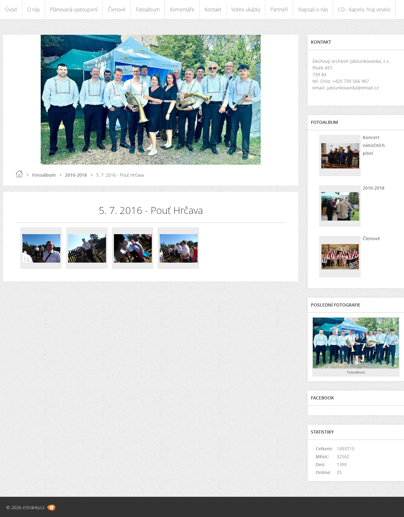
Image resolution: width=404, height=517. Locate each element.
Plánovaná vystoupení (74, 9)
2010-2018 (76, 175)
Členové (117, 9)
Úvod (11, 9)
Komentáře (182, 9)
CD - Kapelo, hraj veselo (364, 9)
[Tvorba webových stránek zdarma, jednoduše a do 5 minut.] (51, 508)
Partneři (279, 9)
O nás (33, 9)
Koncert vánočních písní (374, 145)
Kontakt (213, 9)
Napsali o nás (313, 9)
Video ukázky (245, 9)
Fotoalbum (148, 9)
